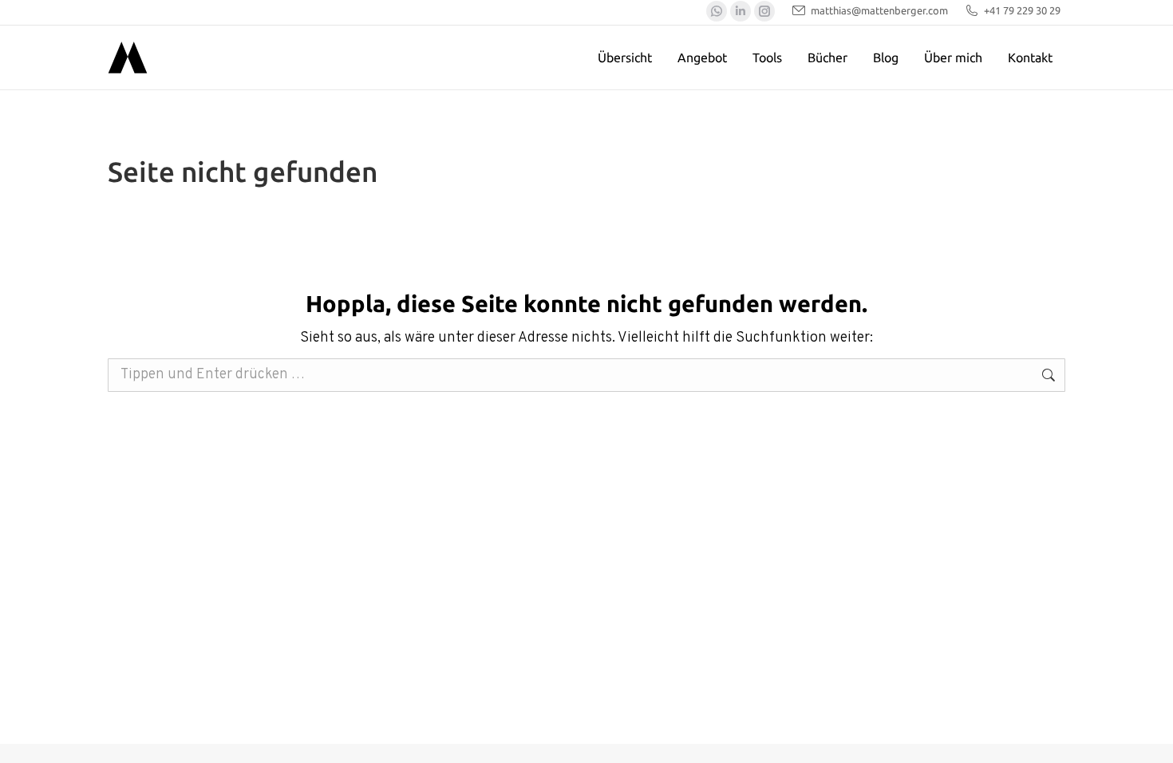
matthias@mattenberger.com (879, 10)
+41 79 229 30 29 (1022, 10)
